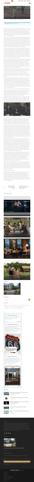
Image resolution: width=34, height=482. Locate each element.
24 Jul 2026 (7, 277)
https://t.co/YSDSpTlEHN (8, 319)
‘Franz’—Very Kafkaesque (9, 211)
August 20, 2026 (6, 450)
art (4, 306)
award (13, 306)
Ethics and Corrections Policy (9, 477)
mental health (17, 306)
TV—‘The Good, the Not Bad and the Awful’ (13, 232)
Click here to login (14, 23)
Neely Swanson (13, 19)
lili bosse (10, 306)
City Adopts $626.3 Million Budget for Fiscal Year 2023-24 (19, 397)
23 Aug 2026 (7, 213)
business (21, 306)
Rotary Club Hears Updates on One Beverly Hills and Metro (14, 448)
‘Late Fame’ (7, 254)
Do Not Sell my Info (7, 478)
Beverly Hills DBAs (7, 479)
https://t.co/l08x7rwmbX (8, 364)
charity (24, 306)
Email (5, 458)
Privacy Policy (6, 475)
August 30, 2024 (21, 19)
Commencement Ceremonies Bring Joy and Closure (18, 406)
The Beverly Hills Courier (13, 315)
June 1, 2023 (12, 413)
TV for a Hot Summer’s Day (10, 275)
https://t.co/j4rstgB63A (16, 329)
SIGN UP (17, 461)
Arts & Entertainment (8, 214)
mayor (7, 306)
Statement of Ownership (8, 476)
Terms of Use (6, 474)
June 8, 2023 (12, 408)
